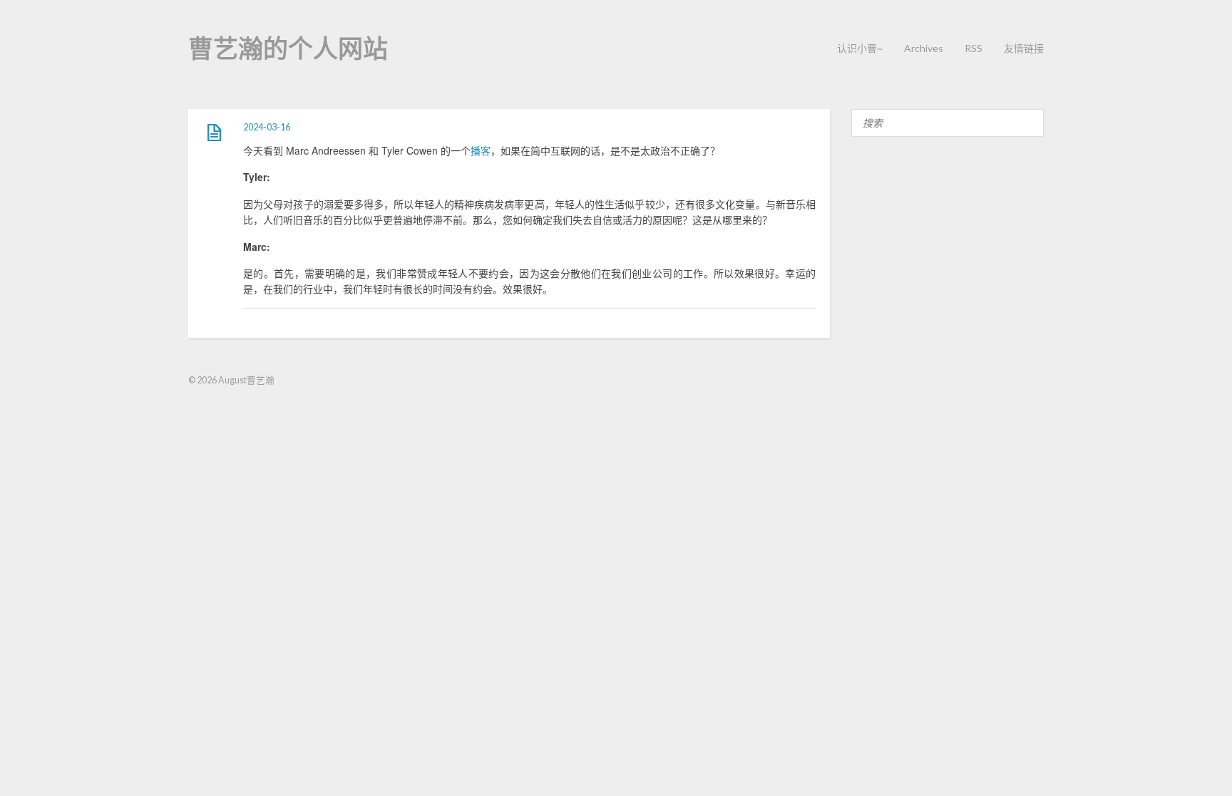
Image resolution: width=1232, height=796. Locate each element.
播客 (481, 150)
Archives (923, 48)
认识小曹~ (860, 48)
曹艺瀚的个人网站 (288, 48)
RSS (973, 48)
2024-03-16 (266, 127)
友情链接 (1024, 48)
